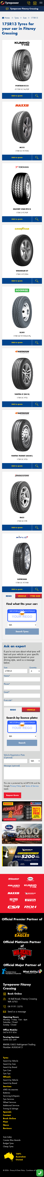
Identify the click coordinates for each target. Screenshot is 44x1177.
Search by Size (9, 1064)
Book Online (9, 1118)
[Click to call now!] (28, 3)
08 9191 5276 (15, 1006)
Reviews (7, 1128)
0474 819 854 (9, 1032)
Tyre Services (8, 1099)
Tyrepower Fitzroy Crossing (24, 8)
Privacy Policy (15, 786)
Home (7, 18)
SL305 (22, 332)
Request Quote (12, 795)
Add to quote (16, 96)
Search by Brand (10, 1067)
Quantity (33, 667)
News (6, 1125)
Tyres (5, 1057)
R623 (22, 518)
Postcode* (8, 700)
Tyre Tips (6, 1073)
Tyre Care (7, 1070)
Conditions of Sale (32, 1170)
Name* (7, 676)
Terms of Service (32, 786)
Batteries (6, 1093)
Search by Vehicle (10, 1061)
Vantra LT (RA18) (22, 394)
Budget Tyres (8, 1143)
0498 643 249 (9, 1039)
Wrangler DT (22, 271)
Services (7, 1086)
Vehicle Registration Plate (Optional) (14, 756)
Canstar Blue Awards (11, 1140)
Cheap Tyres (8, 1146)
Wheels (7, 1076)
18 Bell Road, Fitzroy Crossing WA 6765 (22, 1000)
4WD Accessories (10, 1089)
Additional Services (11, 1105)
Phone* (7, 684)
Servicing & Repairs (11, 1096)
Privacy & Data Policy (17, 1170)
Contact (7, 1115)
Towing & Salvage (10, 1108)
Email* (7, 692)
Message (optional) (12, 765)
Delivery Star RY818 (22, 209)
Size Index (7, 1137)
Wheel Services (9, 1102)
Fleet (5, 1121)
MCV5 (22, 147)
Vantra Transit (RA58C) (22, 456)
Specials (7, 1112)
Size (5, 667)
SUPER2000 (22, 579)
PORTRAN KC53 (22, 86)
